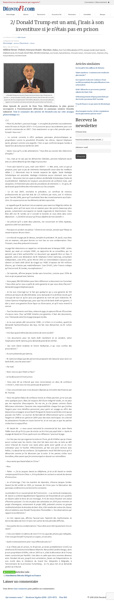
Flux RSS (63, 597)
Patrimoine (72, 14)
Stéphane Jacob (8, 53)
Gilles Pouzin (21, 37)
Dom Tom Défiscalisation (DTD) (71, 50)
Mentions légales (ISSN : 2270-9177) (41, 597)
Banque (102, 14)
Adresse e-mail (82, 147)
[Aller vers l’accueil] (19, 8)
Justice (16, 43)
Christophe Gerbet (90, 53)
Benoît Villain (28, 53)
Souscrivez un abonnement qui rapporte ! (21, 2)
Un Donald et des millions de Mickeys (90, 68)
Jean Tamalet (54, 53)
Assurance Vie (56, 14)
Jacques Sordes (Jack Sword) (94, 50)
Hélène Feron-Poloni (14, 49)
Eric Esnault (19, 53)
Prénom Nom (81, 132)
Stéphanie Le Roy (102, 53)
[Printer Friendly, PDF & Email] (9, 572)
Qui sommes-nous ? (14, 597)
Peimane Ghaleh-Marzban (39, 50)
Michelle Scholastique (41, 53)
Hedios (55, 50)
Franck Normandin (20, 55)
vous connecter (20, 589)
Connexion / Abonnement (95, 2)
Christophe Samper (77, 53)
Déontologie (10, 14)
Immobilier (87, 14)
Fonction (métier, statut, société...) (89, 140)
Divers (32, 43)
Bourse (25, 14)
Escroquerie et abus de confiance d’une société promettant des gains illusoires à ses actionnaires (92, 82)
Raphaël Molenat (64, 53)
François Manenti (8, 55)
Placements (41, 14)
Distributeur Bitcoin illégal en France (23, 575)
